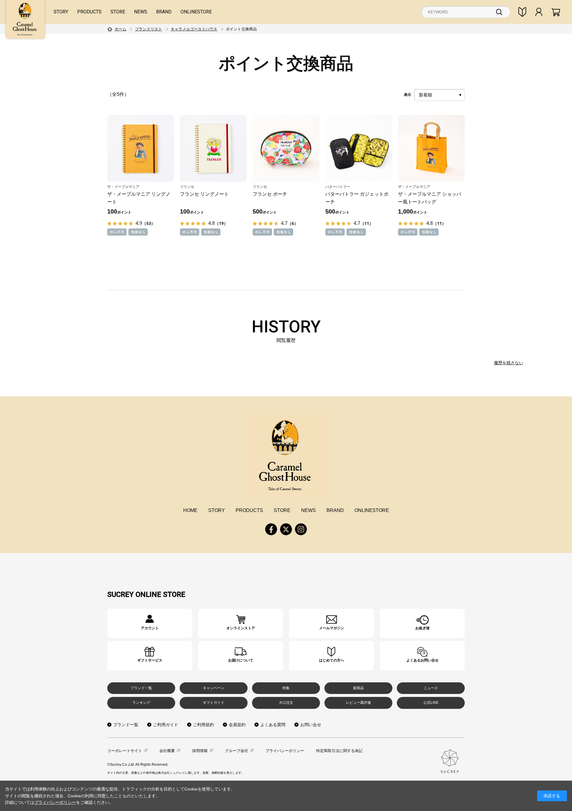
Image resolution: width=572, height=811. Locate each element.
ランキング (141, 703)
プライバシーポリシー (284, 750)
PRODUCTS (89, 12)
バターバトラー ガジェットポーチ (356, 198)
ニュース (431, 688)
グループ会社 (236, 750)
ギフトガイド (213, 703)
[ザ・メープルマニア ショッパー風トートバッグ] (431, 148)
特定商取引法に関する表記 (339, 750)
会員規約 (237, 724)
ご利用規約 (203, 724)
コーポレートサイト (124, 750)
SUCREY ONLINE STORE (146, 594)
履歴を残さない (508, 362)
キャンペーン (213, 688)
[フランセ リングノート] (213, 148)
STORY (61, 12)
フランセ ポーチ (270, 194)
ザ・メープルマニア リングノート (138, 198)
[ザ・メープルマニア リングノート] (140, 148)
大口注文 (286, 703)
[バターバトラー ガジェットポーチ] (358, 148)
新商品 (358, 688)
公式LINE (431, 703)
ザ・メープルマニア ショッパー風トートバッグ (429, 198)
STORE (118, 12)
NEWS (140, 12)
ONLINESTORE (196, 12)
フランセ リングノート (204, 194)
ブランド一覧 (141, 688)
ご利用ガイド (165, 724)
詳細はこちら (149, 623)
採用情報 (200, 750)
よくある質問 (272, 724)
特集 (286, 688)
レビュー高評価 (358, 703)
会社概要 (167, 750)
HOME (190, 510)
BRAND (164, 12)
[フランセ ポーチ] (286, 148)
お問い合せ (310, 724)
